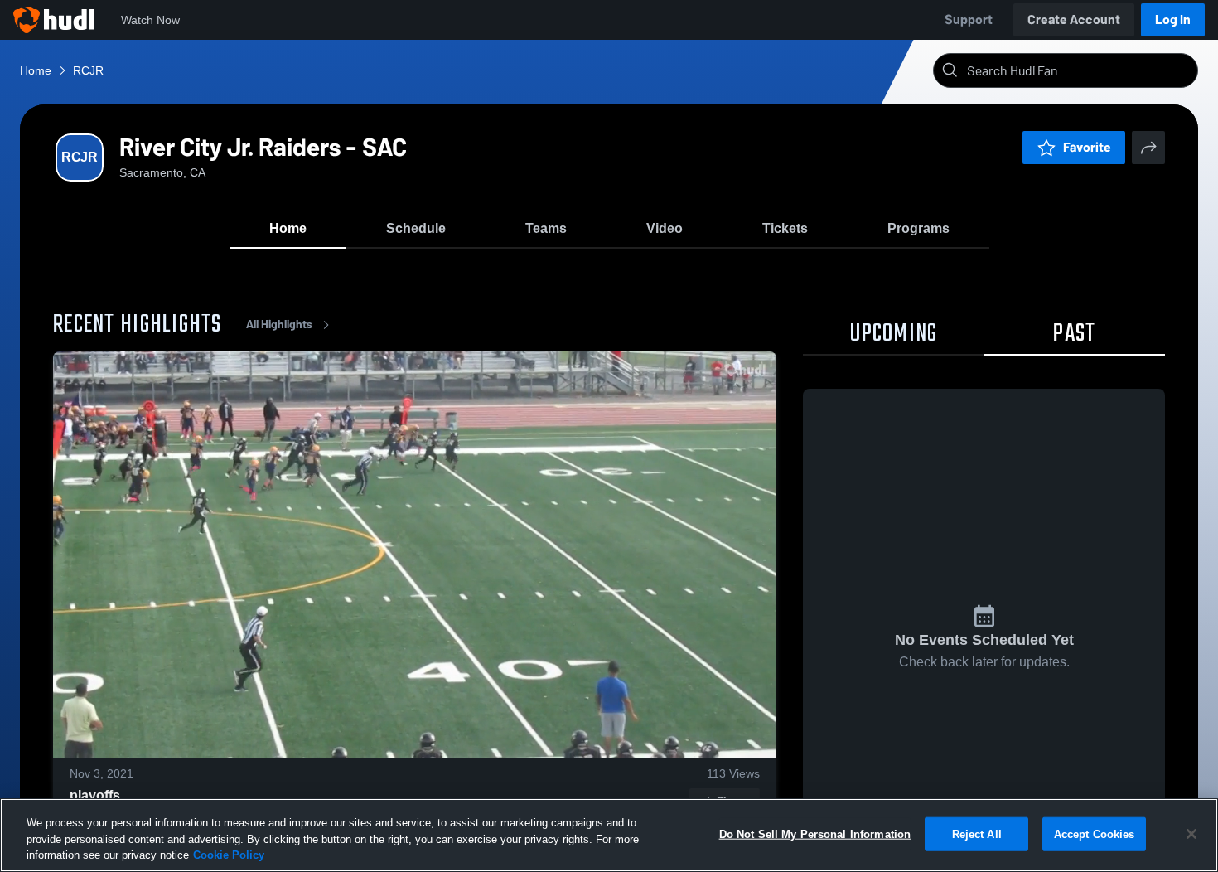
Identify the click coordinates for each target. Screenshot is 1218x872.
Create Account (1073, 19)
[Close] (1191, 834)
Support (969, 19)
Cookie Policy (228, 855)
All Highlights (279, 324)
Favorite (1087, 147)
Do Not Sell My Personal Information (815, 833)
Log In (1173, 19)
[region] (609, 835)
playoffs (95, 795)
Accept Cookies (1094, 833)
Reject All (977, 833)
